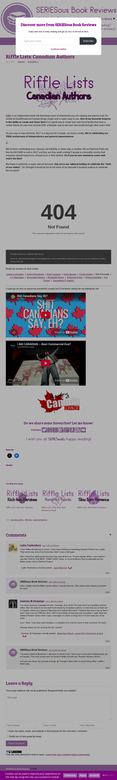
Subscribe (88, 41)
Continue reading (58, 49)
